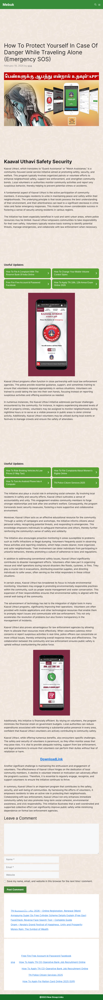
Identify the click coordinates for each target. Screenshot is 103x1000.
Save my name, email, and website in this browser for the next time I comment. (50, 881)
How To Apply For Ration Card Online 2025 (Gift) (49, 981)
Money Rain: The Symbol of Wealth (29, 929)
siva (13, 962)
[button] (95, 4)
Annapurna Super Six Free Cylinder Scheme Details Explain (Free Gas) (48, 915)
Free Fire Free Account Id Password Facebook (46, 955)
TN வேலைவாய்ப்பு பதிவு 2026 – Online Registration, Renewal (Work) (46, 910)
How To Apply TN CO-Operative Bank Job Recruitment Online (52, 962)
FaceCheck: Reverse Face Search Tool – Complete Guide (41, 920)
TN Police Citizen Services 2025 (45, 975)
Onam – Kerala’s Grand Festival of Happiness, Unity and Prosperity (46, 924)
